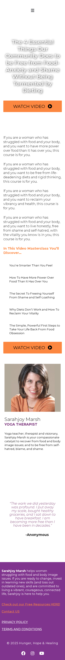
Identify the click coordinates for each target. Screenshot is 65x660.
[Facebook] (23, 653)
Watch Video (29, 106)
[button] (32, 10)
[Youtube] (42, 653)
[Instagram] (32, 653)
